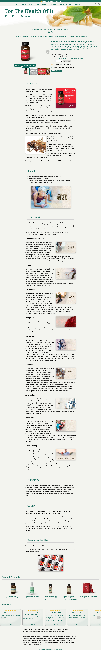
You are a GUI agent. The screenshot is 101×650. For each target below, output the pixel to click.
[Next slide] (48, 52)
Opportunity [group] (52, 4)
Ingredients (43, 36)
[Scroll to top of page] (98, 647)
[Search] (96, 4)
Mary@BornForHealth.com (61, 29)
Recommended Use (61, 36)
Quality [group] (44, 4)
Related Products (74, 36)
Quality (51, 36)
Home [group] (16, 4)
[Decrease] (52, 61)
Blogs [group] (37, 4)
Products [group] (23, 4)
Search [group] (31, 4)
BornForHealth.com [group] (65, 4)
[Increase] (55, 61)
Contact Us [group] (77, 4)
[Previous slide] (2, 52)
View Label (17, 65)
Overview (19, 36)
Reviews (84, 36)
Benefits (25, 36)
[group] (13, 590)
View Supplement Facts (29, 65)
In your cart (67, 61)
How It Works (34, 36)
